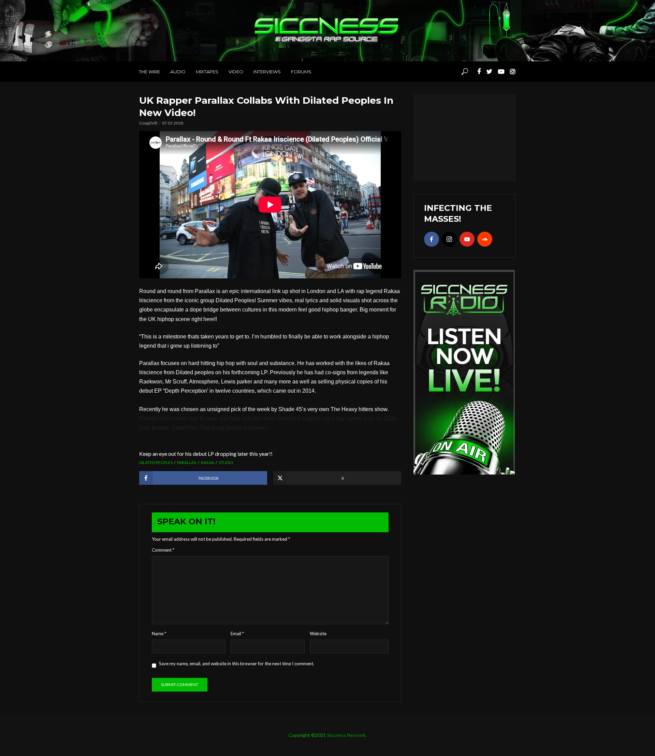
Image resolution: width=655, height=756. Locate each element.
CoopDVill (148, 123)
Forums (301, 71)
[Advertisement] (464, 136)
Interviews (267, 71)
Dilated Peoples (156, 462)
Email (237, 633)
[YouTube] (467, 239)
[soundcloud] (484, 239)
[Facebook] (431, 239)
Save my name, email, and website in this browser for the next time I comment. (236, 663)
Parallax (186, 462)
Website (318, 633)
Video (236, 71)
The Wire (149, 71)
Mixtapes (207, 71)
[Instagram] (449, 239)
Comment (163, 550)
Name (159, 633)
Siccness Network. (347, 735)
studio (226, 462)
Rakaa (207, 462)
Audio (178, 71)
